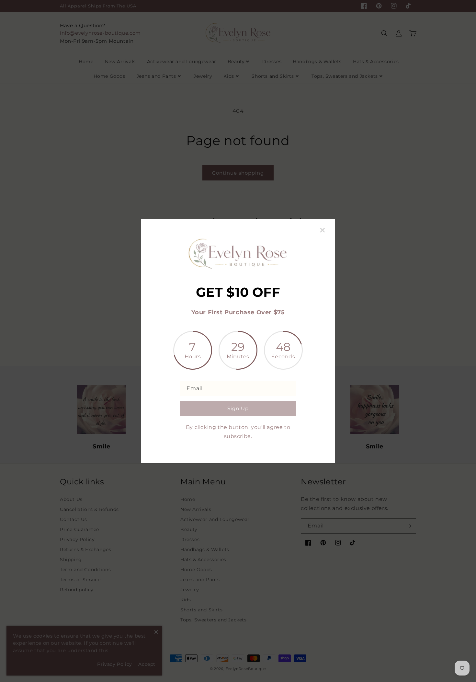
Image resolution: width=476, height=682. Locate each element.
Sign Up (238, 408)
